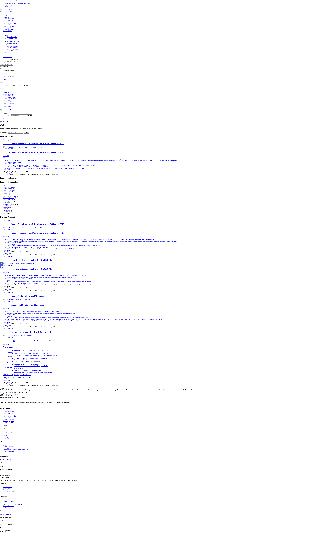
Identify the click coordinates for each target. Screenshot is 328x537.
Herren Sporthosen (8, 20)
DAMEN (6, 44)
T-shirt (5, 213)
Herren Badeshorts (8, 25)
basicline (5, 185)
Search (5, 113)
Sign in (5, 73)
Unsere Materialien (8, 451)
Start (1, 121)
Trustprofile (6, 438)
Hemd (5, 193)
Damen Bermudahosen (9, 29)
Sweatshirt (6, 211)
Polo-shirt (6, 207)
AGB (4, 445)
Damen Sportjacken (8, 26)
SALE (5, 52)
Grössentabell (7, 54)
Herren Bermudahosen (9, 23)
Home (5, 34)
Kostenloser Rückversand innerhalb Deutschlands (16, 3)
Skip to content (14, 0)
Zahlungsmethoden (8, 437)
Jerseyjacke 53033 (42, 366)
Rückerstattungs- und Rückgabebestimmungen (16, 449)
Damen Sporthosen (8, 28)
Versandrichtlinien (8, 435)
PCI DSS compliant (5, 459)
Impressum (6, 448)
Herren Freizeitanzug (9, 21)
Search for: (3, 63)
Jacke (4, 202)
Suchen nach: (7, 115)
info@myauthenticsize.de (11, 394)
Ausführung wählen (8, 173)
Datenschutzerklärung (9, 446)
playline (5, 205)
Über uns (5, 6)
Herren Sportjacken (8, 18)
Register (5, 79)
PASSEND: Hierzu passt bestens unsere (18, 283)
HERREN (6, 35)
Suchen (30, 115)
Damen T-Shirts (7, 31)
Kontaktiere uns (7, 5)
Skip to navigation (5, 0)
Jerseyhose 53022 (34, 283)
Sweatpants (6, 210)
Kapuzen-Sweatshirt (8, 204)
